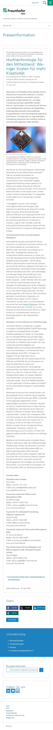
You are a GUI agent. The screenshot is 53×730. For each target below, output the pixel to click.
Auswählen (41, 670)
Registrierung (11, 713)
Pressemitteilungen (17, 644)
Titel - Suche (44, 2)
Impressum (10, 718)
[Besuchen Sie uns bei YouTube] (13, 691)
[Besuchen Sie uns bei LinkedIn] (8, 691)
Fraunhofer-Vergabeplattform (21, 650)
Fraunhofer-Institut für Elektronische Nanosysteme (20, 18)
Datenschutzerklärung (15, 715)
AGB (7, 706)
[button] (12, 608)
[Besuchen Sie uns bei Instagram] (18, 691)
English (35, 3)
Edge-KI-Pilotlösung (30, 304)
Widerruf (9, 711)
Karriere (13, 647)
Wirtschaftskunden (16, 640)
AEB (7, 708)
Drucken (12, 620)
